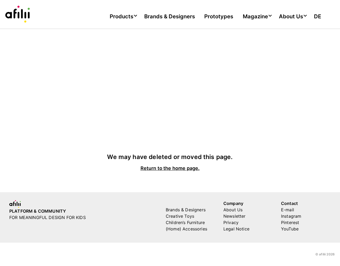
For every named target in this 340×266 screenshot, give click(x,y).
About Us (233, 209)
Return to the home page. (170, 168)
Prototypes (218, 16)
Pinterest (290, 222)
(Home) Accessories (186, 228)
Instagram (291, 216)
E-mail (287, 209)
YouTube (290, 228)
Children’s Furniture (185, 222)
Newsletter (234, 216)
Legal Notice (236, 228)
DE (317, 16)
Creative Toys (180, 216)
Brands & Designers (169, 16)
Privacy (231, 222)
